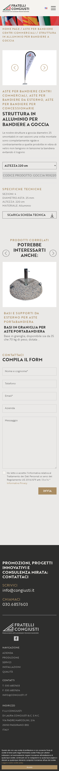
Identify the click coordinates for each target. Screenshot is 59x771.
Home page (11, 29)
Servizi (6, 662)
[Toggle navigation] (53, 8)
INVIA (47, 491)
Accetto (29, 767)
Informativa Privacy (17, 483)
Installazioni (11, 667)
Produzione (10, 657)
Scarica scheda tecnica (26, 215)
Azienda (7, 653)
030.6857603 (15, 604)
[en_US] (46, 8)
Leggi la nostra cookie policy (12, 762)
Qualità (7, 671)
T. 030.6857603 (11, 685)
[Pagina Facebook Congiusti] (16, 639)
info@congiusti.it (18, 590)
